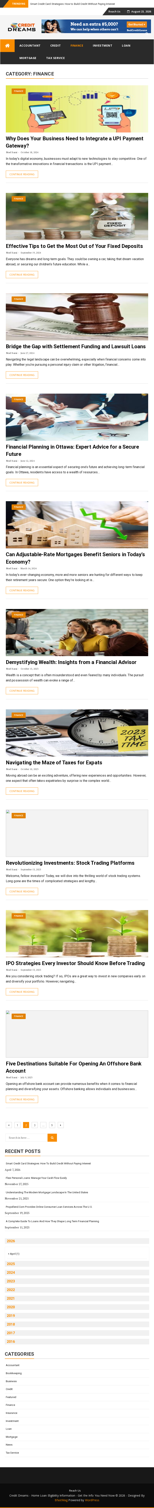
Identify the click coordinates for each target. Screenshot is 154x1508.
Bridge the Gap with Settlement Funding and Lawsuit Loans (76, 346)
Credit (55, 45)
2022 (11, 1290)
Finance (77, 45)
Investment (102, 45)
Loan (126, 45)
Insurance (11, 1412)
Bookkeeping (14, 1373)
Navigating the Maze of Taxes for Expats (54, 763)
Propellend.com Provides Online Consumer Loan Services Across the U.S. (49, 1206)
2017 (11, 1333)
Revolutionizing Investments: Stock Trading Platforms (70, 863)
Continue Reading (21, 174)
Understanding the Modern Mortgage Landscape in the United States (47, 1192)
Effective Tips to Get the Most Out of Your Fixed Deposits (74, 246)
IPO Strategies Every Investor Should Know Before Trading (75, 963)
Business (11, 1381)
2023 (11, 1281)
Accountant (30, 45)
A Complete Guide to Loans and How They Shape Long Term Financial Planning (52, 1221)
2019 (11, 1316)
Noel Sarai (11, 152)
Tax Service (55, 58)
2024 (11, 1272)
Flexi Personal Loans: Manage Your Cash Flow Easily (36, 1177)
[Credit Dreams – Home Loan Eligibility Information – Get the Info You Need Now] (7, 45)
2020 (11, 1307)
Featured (11, 1397)
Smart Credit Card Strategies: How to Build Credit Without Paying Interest (72, 3)
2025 (11, 1264)
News (9, 1444)
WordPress (92, 1500)
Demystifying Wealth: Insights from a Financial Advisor (71, 662)
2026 (11, 1241)
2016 (11, 1341)
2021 (11, 1298)
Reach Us (114, 11)
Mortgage (27, 58)
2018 (11, 1324)
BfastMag (61, 1500)
